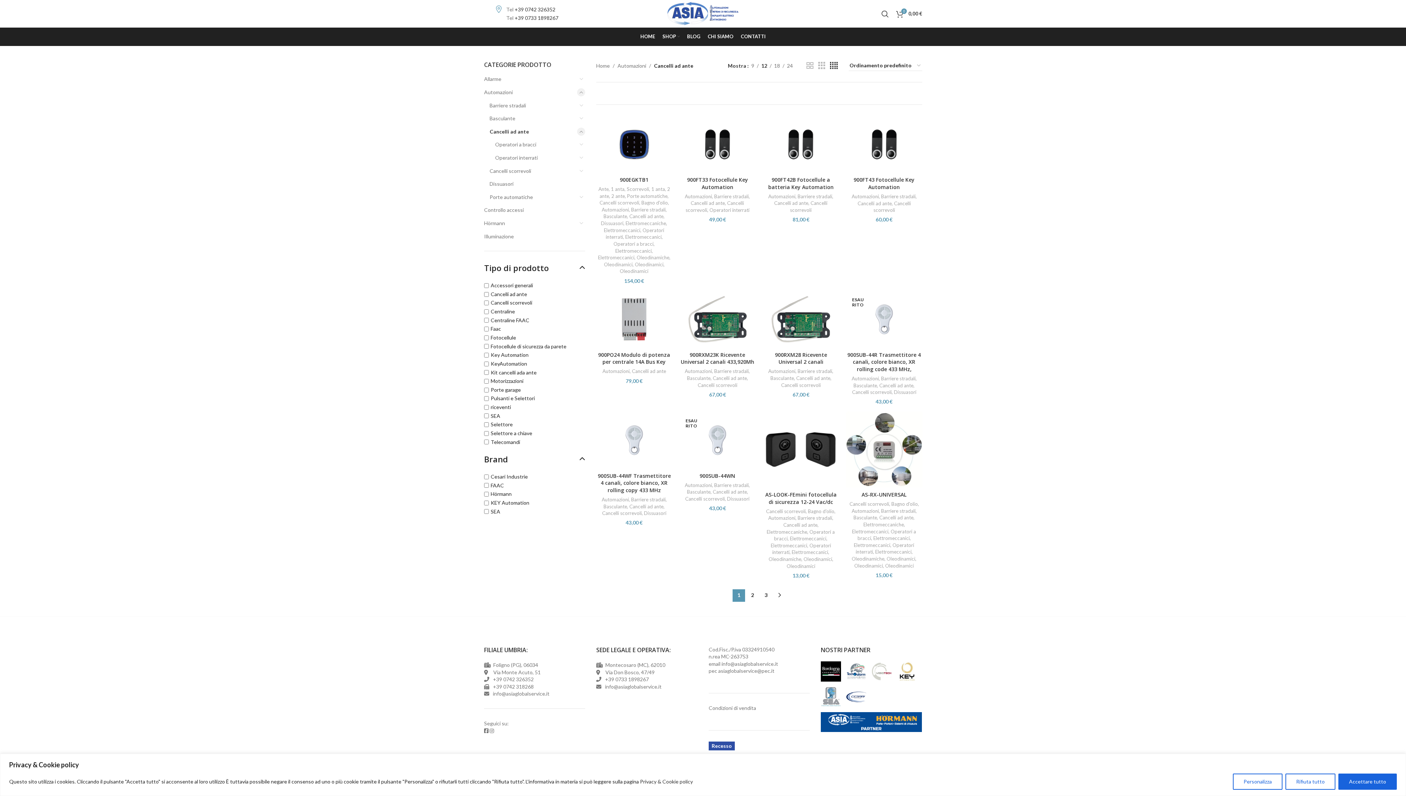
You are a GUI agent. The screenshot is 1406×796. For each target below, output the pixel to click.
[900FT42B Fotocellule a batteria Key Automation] (801, 144)
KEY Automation (510, 503)
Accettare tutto (1367, 781)
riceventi (501, 407)
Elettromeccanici (622, 230)
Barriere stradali (508, 105)
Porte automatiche (511, 197)
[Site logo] (703, 13)
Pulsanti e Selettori (513, 398)
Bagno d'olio (654, 203)
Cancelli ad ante (509, 131)
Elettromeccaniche (646, 223)
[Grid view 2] (809, 65)
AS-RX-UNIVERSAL (884, 494)
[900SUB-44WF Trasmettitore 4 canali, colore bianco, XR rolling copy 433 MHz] (634, 440)
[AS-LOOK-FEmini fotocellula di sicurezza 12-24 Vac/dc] (801, 450)
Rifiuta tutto (1310, 781)
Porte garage (506, 390)
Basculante (502, 118)
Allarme (492, 79)
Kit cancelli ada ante (514, 372)
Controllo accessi (504, 210)
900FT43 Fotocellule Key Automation (884, 183)
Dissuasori (502, 184)
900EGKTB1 (634, 179)
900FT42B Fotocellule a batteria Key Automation (801, 183)
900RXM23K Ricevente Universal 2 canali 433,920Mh (717, 358)
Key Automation (510, 355)
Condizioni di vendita (732, 708)
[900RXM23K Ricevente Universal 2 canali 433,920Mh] (718, 319)
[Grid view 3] (821, 65)
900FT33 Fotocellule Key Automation (717, 183)
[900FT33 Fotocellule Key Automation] (718, 144)
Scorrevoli (638, 189)
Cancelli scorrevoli (510, 171)
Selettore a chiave (511, 433)
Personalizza (1258, 781)
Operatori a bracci (515, 144)
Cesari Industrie (509, 476)
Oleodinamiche (653, 257)
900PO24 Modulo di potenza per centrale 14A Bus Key (634, 358)
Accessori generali (512, 285)
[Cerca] (885, 14)
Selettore (502, 424)
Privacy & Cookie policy (666, 781)
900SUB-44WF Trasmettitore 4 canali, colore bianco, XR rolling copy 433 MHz (634, 483)
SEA (495, 416)
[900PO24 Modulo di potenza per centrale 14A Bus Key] (634, 319)
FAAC (497, 485)
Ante (603, 189)
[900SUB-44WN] (718, 440)
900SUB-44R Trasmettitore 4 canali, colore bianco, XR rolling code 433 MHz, (884, 362)
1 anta (618, 189)
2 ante (618, 196)
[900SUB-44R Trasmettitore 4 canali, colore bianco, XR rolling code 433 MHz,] (884, 319)
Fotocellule (503, 337)
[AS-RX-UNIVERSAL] (884, 450)
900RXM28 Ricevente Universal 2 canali (801, 358)
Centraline (503, 311)
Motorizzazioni (507, 381)
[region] (703, 775)
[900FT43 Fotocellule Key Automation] (884, 144)
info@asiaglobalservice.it (750, 664)
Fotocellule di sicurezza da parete (528, 346)
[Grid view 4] (834, 65)
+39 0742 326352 (535, 9)
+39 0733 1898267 (536, 18)
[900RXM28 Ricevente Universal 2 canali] (801, 319)
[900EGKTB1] (634, 144)
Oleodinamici (618, 264)
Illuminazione (499, 236)
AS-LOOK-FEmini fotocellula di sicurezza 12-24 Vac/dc (801, 498)
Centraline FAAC (510, 320)
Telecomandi (505, 442)
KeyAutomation (509, 363)
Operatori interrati (516, 157)
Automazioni (498, 92)
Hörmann (494, 223)
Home (603, 66)
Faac (496, 329)
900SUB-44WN (717, 475)
